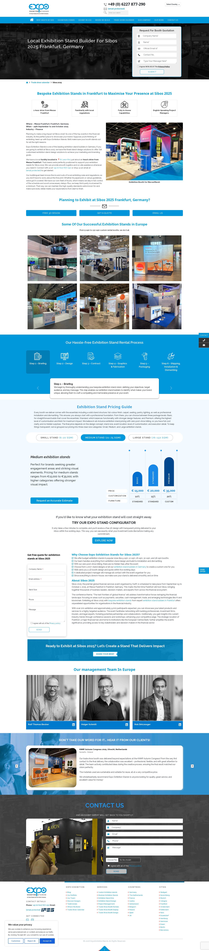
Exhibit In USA (84, 20)
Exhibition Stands (66, 20)
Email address (35, 579)
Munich (163, 898)
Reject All (32, 941)
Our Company (144, 20)
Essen (162, 924)
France (132, 898)
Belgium (132, 907)
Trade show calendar (40, 82)
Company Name (36, 569)
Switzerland (133, 904)
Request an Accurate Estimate (54, 500)
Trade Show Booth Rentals (108, 907)
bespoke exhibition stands (119, 600)
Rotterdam (164, 910)
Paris (162, 912)
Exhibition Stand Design (107, 901)
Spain (131, 912)
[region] (31, 933)
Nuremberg (165, 895)
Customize (15, 941)
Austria (131, 901)
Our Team (71, 898)
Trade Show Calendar (124, 20)
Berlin (162, 927)
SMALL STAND (57, 437)
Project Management (106, 904)
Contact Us (173, 20)
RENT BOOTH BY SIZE (45, 20)
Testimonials (72, 904)
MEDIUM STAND (103, 437)
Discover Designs (73, 901)
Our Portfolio (72, 895)
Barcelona (164, 930)
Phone (31, 600)
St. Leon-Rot (65, 160)
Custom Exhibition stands (107, 892)
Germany (133, 892)
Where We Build (102, 20)
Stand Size (33, 590)
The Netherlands (136, 895)
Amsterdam (165, 907)
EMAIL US (158, 213)
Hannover (164, 921)
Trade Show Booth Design (108, 912)
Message (32, 609)
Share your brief (105, 654)
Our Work (159, 20)
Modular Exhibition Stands (108, 895)
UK (130, 915)
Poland (132, 910)
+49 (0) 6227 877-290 (126, 4)
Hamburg (164, 918)
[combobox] (173, 4)
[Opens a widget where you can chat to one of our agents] (200, 947)
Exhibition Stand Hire (106, 898)
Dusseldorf (164, 915)
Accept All (47, 941)
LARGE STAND (150, 437)
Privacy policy (54, 623)
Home (32, 20)
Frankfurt (163, 904)
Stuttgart (163, 892)
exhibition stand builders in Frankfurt (159, 600)
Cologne (163, 901)
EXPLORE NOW (104, 540)
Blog (69, 892)
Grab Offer (202, 570)
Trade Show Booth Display (108, 910)
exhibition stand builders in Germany (130, 567)
